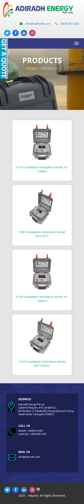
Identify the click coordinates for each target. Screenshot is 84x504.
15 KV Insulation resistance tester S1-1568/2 (42, 169)
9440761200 (69, 23)
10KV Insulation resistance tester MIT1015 (42, 234)
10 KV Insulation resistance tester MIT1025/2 (42, 363)
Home (31, 68)
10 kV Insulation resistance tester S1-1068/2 (42, 299)
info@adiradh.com (37, 23)
